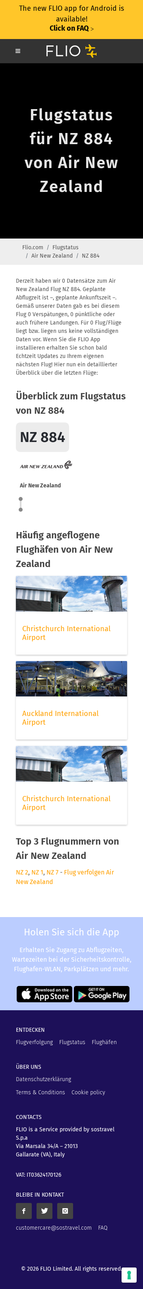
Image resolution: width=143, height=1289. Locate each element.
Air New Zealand (52, 255)
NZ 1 (37, 872)
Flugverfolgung (34, 1042)
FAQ (103, 1227)
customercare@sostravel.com (54, 1227)
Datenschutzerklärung (43, 1079)
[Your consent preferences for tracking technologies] (129, 1275)
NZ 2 (22, 872)
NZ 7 (52, 872)
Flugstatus (65, 247)
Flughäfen (104, 1042)
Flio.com (32, 247)
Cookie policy (88, 1092)
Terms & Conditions (40, 1092)
